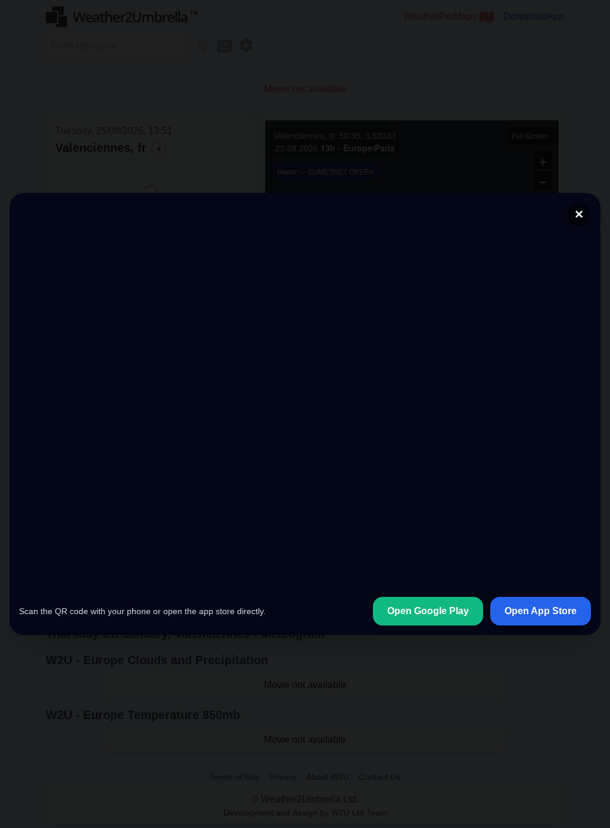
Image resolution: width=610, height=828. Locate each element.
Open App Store (541, 611)
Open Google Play (428, 611)
